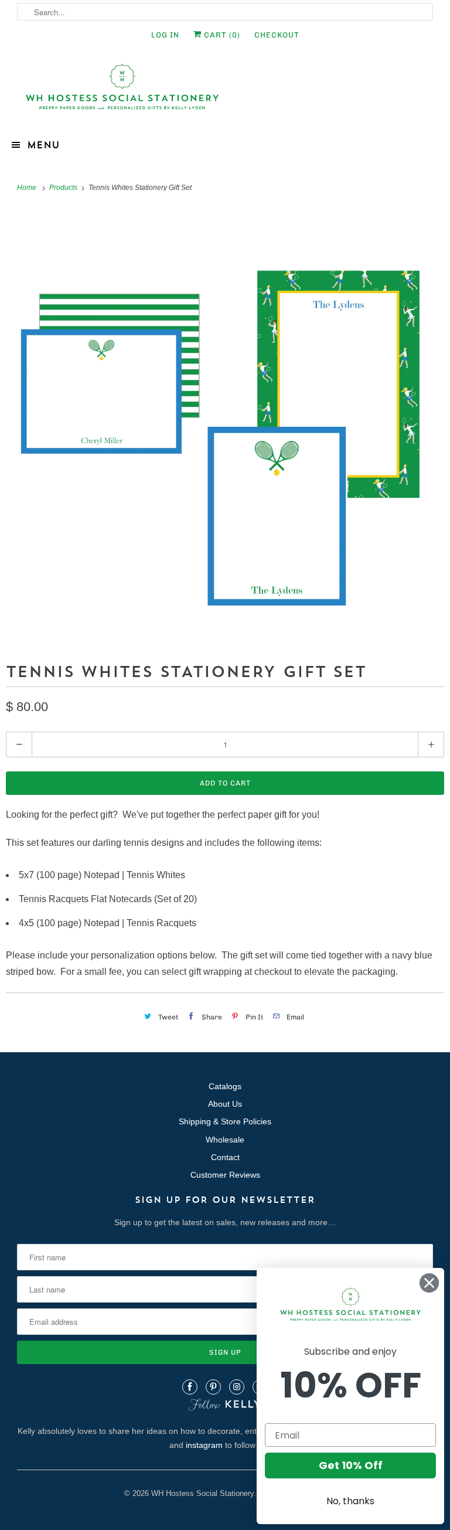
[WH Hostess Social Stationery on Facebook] (189, 1387)
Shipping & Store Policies (225, 1121)
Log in (165, 34)
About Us (225, 1104)
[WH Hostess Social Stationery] (225, 92)
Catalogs (225, 1086)
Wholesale (225, 1139)
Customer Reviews (225, 1174)
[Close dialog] (429, 1283)
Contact (225, 1157)
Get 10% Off (351, 1465)
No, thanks (350, 1501)
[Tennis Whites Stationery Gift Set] (225, 426)
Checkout (276, 34)
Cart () (221, 34)
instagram (204, 1445)
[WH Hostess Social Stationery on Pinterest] (213, 1387)
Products (64, 187)
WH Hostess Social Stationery (202, 1493)
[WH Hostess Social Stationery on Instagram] (236, 1387)
